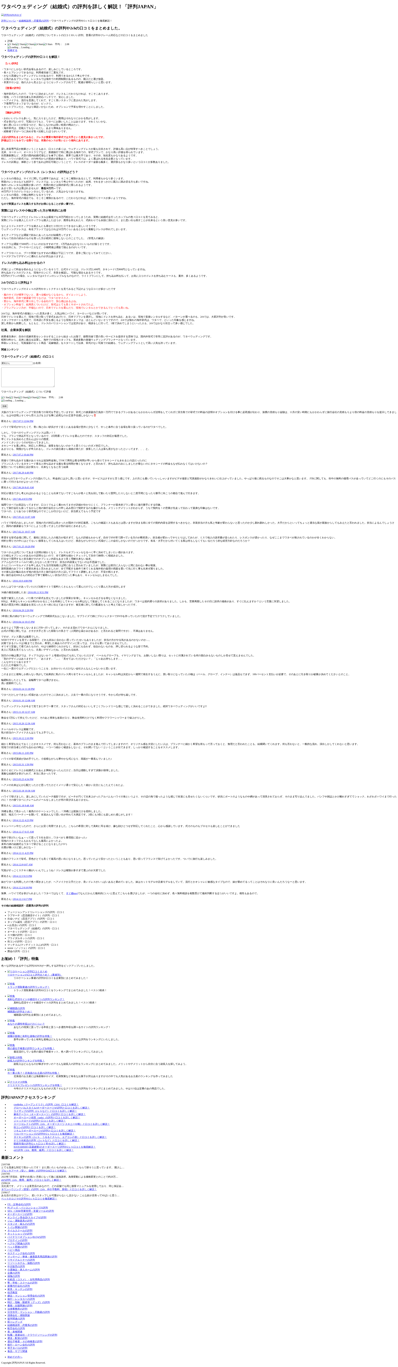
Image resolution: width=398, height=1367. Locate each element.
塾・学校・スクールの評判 (22, 1282)
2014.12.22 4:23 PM (23, 820)
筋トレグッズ (14, 1322)
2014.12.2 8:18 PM (22, 887)
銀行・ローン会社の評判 (21, 1344)
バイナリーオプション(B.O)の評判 (26, 1237)
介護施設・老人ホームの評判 (23, 1269)
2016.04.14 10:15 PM (24, 622)
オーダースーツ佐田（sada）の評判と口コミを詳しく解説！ (47, 1117)
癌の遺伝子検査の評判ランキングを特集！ (31, 1048)
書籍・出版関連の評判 (19, 1305)
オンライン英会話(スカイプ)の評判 (26, 1217)
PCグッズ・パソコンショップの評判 (27, 1207)
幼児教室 (12, 1292)
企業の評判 (13, 1273)
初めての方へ (14, 1357)
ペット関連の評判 (17, 1246)
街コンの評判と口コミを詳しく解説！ (35, 1127)
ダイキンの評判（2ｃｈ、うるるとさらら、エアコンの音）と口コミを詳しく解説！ (60, 1137)
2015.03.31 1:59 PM (23, 764)
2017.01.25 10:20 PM (24, 546)
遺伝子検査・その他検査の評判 (24, 1341)
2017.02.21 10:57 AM (24, 531)
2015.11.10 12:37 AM (24, 712)
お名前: (37, 363)
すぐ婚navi (72, 893)
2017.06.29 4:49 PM (23, 472)
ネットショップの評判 (19, 1233)
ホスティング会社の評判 (21, 1253)
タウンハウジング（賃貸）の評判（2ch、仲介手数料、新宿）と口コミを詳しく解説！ (49, 1189)
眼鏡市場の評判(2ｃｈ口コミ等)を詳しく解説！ (40, 1143)
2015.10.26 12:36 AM (24, 723)
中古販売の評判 (16, 1266)
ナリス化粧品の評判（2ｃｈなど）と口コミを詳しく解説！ (47, 1140)
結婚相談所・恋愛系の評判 (34, 20)
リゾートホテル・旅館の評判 (23, 1263)
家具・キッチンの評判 (19, 1289)
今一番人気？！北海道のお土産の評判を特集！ (33, 1073)
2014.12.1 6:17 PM (22, 899)
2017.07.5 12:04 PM (23, 421)
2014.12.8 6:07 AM (22, 864)
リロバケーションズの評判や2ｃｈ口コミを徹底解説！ (44, 1134)
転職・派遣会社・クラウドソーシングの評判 (32, 1335)
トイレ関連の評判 (17, 1227)
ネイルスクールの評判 (19, 1230)
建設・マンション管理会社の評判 (26, 1295)
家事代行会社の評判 (18, 1286)
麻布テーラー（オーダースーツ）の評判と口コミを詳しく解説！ (50, 1114)
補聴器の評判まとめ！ (19, 1011)
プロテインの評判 (17, 1240)
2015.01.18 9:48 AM (23, 805)
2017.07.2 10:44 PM (23, 454)
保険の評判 (13, 1276)
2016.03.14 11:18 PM (24, 689)
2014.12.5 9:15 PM (22, 876)
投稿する (12, 50)
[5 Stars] (47, 44)
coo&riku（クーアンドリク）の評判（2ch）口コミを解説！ (46, 1104)
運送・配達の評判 (17, 1338)
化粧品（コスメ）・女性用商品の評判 (28, 1279)
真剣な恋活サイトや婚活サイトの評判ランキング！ (36, 999)
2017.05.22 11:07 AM (24, 517)
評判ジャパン (8, 20)
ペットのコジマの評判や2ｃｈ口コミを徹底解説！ (29, 1198)
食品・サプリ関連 (17, 1351)
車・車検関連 (14, 1331)
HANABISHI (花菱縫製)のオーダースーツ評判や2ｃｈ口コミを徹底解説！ (55, 1147)
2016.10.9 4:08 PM (22, 581)
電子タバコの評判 (17, 1348)
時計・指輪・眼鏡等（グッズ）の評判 (28, 1302)
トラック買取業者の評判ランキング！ (28, 987)
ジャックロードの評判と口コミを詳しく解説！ (40, 1120)
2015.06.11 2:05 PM (23, 753)
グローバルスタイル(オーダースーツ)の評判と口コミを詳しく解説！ (52, 1107)
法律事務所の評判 (17, 1308)
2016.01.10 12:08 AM (24, 700)
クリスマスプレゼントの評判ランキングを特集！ (34, 1085)
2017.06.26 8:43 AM (23, 487)
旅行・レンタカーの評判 (21, 1299)
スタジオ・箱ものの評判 (21, 1224)
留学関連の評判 (16, 1318)
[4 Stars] (38, 44)
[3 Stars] (29, 44)
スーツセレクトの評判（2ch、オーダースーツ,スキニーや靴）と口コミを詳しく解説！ (62, 1124)
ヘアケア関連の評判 (18, 1243)
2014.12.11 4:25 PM (23, 853)
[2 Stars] (20, 44)
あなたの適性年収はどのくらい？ (26, 1024)
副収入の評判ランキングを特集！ (26, 1060)
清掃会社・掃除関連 (18, 1315)
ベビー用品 (13, 1250)
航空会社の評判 (16, 1328)
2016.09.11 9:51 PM (38, 592)
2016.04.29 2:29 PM (23, 610)
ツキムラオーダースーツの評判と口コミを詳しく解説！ (45, 1130)
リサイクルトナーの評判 (21, 1260)
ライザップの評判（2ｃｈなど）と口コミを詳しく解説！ (45, 1111)
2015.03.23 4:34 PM (23, 779)
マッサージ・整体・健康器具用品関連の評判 (32, 1256)
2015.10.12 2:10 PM (23, 738)
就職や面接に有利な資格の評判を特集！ (29, 1036)
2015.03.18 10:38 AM (24, 790)
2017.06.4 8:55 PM (22, 499)
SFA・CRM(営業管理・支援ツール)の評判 (30, 1211)
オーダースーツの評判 (19, 1214)
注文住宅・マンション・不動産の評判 (28, 1312)
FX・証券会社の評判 (19, 1204)
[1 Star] (11, 44)
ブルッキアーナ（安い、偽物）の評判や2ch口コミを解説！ (34, 1170)
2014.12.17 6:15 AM (23, 831)
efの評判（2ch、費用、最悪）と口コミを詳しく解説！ (44, 1150)
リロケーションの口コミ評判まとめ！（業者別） (34, 974)
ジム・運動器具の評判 (19, 1220)
